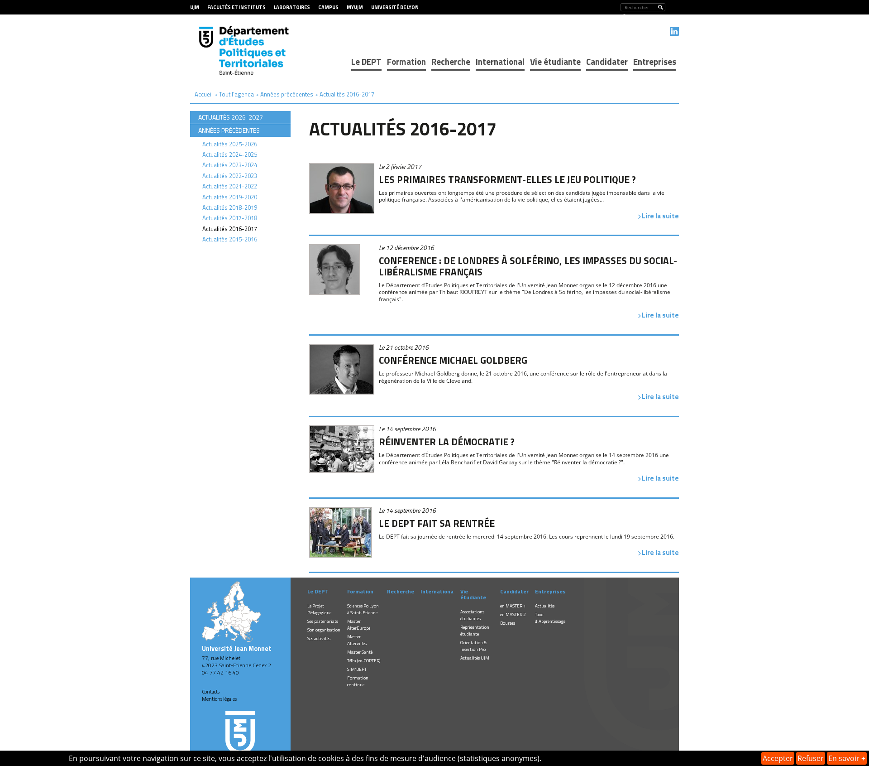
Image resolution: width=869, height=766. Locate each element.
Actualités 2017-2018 (229, 217)
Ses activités (318, 638)
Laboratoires (292, 7)
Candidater (607, 61)
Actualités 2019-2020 (229, 197)
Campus (328, 7)
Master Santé (359, 652)
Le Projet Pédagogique (319, 609)
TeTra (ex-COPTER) (363, 660)
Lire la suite (660, 216)
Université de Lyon (395, 7)
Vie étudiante (555, 61)
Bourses (507, 623)
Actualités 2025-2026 (229, 144)
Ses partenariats (322, 621)
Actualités (544, 605)
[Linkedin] (674, 31)
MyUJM (355, 7)
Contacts (211, 691)
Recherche (450, 61)
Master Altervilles (357, 640)
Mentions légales (219, 699)
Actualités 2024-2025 (229, 154)
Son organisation (323, 629)
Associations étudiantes (472, 615)
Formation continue (357, 681)
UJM (194, 7)
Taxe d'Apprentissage (550, 618)
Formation (406, 61)
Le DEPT (366, 61)
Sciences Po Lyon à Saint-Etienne (363, 609)
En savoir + (846, 758)
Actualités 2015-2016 (229, 239)
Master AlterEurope (358, 624)
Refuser (810, 758)
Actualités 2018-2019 (229, 207)
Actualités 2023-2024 (229, 164)
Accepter (778, 758)
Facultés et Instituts (236, 7)
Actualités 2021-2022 (229, 186)
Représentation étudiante (474, 630)
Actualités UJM (474, 658)
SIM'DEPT (357, 669)
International (500, 61)
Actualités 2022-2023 (229, 175)
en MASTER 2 (513, 614)
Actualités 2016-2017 (229, 228)
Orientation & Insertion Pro (473, 646)
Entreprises (654, 61)
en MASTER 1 (513, 605)
